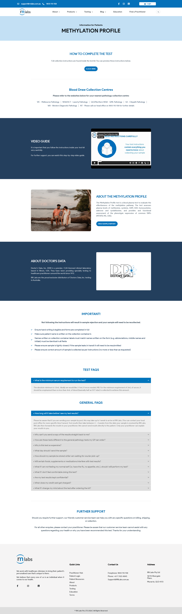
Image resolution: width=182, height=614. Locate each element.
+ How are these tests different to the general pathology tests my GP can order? (69, 440)
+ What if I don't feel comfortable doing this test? (55, 472)
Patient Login (74, 576)
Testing (87, 12)
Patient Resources (76, 579)
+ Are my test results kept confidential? (50, 477)
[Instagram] (124, 4)
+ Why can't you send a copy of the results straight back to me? (61, 434)
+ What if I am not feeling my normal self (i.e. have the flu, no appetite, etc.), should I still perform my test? (80, 466)
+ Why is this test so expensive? (47, 445)
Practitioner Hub (76, 573)
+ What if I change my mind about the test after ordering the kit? (62, 488)
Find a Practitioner (137, 12)
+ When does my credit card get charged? (52, 483)
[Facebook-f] (119, 4)
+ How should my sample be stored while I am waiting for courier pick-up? (66, 456)
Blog (102, 12)
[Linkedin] (128, 4)
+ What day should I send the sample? (50, 450)
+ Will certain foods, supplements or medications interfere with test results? (67, 461)
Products (71, 12)
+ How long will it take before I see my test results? (55, 413)
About (55, 12)
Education (117, 12)
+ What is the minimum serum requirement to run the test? (59, 380)
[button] (91, 380)
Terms (72, 595)
